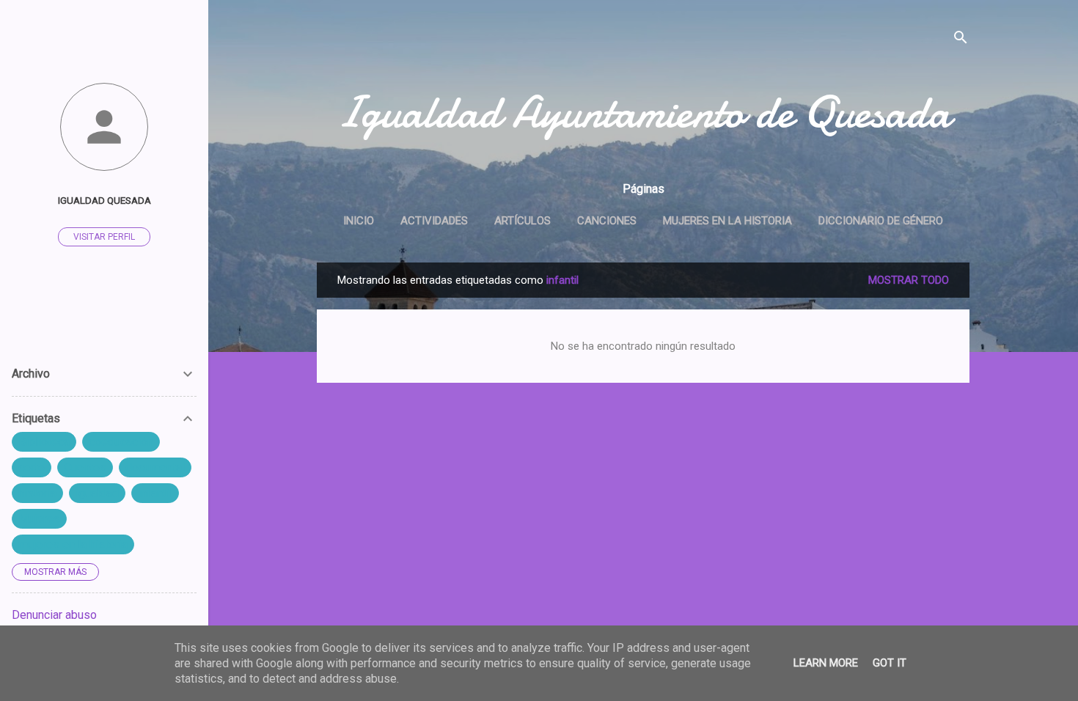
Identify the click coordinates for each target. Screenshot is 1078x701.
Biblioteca (44, 442)
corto (31, 467)
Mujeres (39, 519)
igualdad (97, 493)
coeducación (121, 442)
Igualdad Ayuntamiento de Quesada (643, 112)
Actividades (434, 220)
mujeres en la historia (73, 544)
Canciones (607, 220)
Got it (889, 662)
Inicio (358, 220)
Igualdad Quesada (104, 200)
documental (155, 467)
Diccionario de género (880, 220)
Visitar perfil (104, 237)
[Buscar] (960, 40)
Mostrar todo (908, 280)
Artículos (522, 220)
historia (37, 493)
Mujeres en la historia (727, 220)
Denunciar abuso (54, 615)
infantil (155, 493)
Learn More (825, 662)
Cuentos (85, 467)
